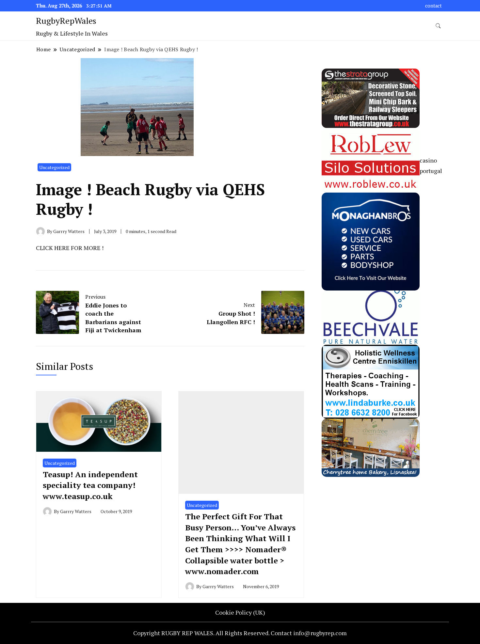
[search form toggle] (438, 26)
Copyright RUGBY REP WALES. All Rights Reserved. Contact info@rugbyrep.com (240, 633)
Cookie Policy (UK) (240, 612)
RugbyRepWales (66, 20)
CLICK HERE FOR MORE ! (70, 248)
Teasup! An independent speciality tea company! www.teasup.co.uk (90, 485)
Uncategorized (54, 167)
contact (433, 6)
